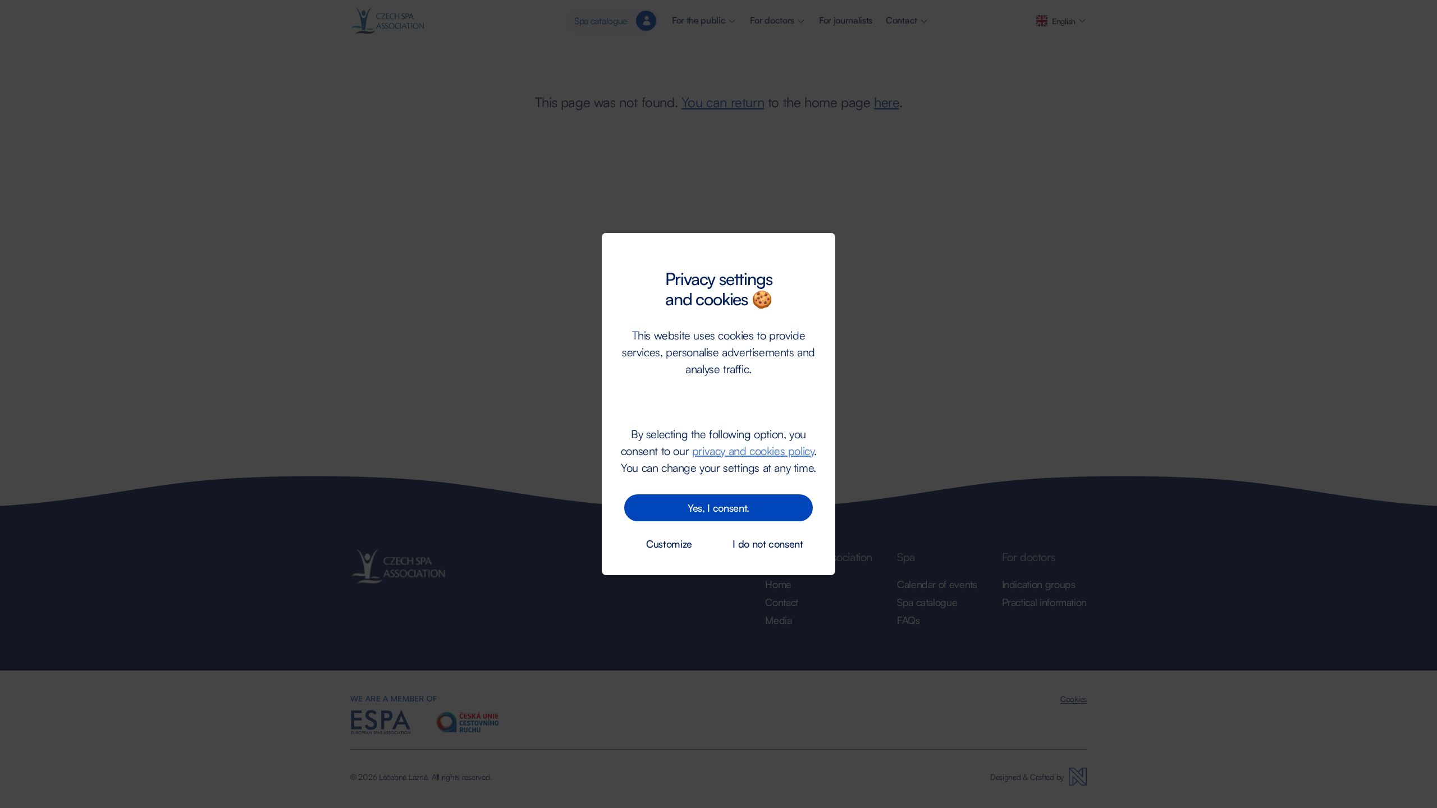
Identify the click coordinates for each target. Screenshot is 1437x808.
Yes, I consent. (718, 508)
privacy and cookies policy (753, 451)
